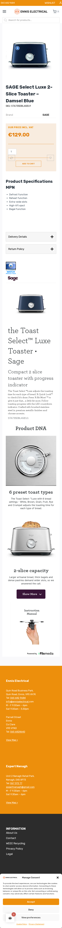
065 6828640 (17, 731)
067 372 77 (16, 783)
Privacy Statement (36, 924)
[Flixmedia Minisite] (31, 268)
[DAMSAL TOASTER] (31, 56)
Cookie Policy (21, 924)
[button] (57, 877)
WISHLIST (50, 2)
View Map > (12, 740)
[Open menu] (6, 11)
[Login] (60, 3)
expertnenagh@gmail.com (20, 787)
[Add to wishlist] (50, 158)
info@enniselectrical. (17, 701)
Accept (31, 902)
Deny (31, 909)
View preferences (31, 917)
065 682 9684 (18, 698)
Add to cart (28, 164)
